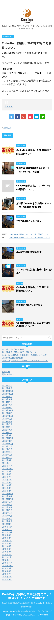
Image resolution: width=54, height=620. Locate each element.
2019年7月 (7, 540)
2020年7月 (7, 507)
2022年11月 (7, 441)
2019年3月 (7, 551)
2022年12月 (7, 438)
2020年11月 (7, 496)
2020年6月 (7, 510)
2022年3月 (7, 454)
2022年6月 (7, 446)
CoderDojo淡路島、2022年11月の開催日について (30, 234)
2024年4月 (7, 405)
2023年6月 (7, 424)
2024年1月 (7, 407)
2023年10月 (7, 416)
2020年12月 (7, 493)
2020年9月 (7, 502)
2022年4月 (7, 452)
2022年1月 (7, 460)
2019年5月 (7, 546)
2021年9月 (7, 471)
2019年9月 (7, 535)
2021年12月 (7, 463)
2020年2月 (7, 521)
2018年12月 (7, 560)
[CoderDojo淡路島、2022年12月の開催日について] (36, 116)
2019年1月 (6, 557)
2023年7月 (7, 421)
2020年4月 (7, 515)
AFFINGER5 (44, 615)
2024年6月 (7, 402)
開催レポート (9, 128)
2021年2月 (7, 491)
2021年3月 (7, 488)
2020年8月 (7, 504)
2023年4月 (7, 430)
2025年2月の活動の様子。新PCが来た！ (20, 352)
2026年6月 (7, 385)
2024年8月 (7, 396)
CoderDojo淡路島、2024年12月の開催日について (25, 360)
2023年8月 (7, 418)
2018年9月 (7, 568)
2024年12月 (7, 391)
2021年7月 (7, 477)
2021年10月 (7, 468)
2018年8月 (7, 571)
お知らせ (6, 371)
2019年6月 (7, 543)
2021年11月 (7, 466)
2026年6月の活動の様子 (29, 221)
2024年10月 (7, 394)
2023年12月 (7, 410)
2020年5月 (7, 513)
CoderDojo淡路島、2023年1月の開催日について (29, 237)
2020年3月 (7, 518)
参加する (9, 106)
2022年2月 (7, 457)
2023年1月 (7, 435)
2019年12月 (7, 527)
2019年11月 (7, 529)
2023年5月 (7, 427)
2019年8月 (7, 538)
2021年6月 (7, 479)
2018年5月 (7, 579)
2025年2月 (7, 388)
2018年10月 (7, 565)
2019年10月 (7, 532)
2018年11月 (7, 563)
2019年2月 (7, 554)
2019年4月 (7, 549)
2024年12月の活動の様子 (29, 305)
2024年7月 (7, 399)
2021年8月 (7, 474)
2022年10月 (7, 443)
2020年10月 (7, 499)
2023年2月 (7, 432)
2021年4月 (7, 485)
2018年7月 (7, 574)
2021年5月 (7, 482)
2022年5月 (7, 449)
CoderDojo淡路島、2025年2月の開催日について (24, 355)
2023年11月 (7, 413)
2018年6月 (7, 576)
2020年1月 (7, 524)
